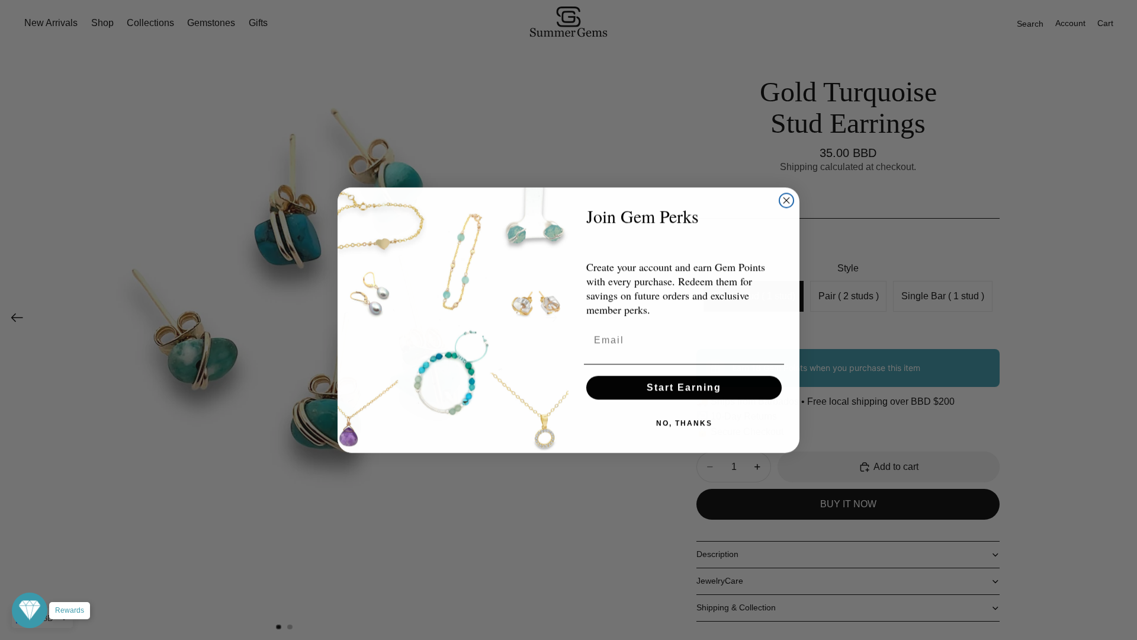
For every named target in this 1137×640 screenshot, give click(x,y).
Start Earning (684, 387)
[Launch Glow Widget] (29, 610)
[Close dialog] (786, 200)
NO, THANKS (684, 423)
